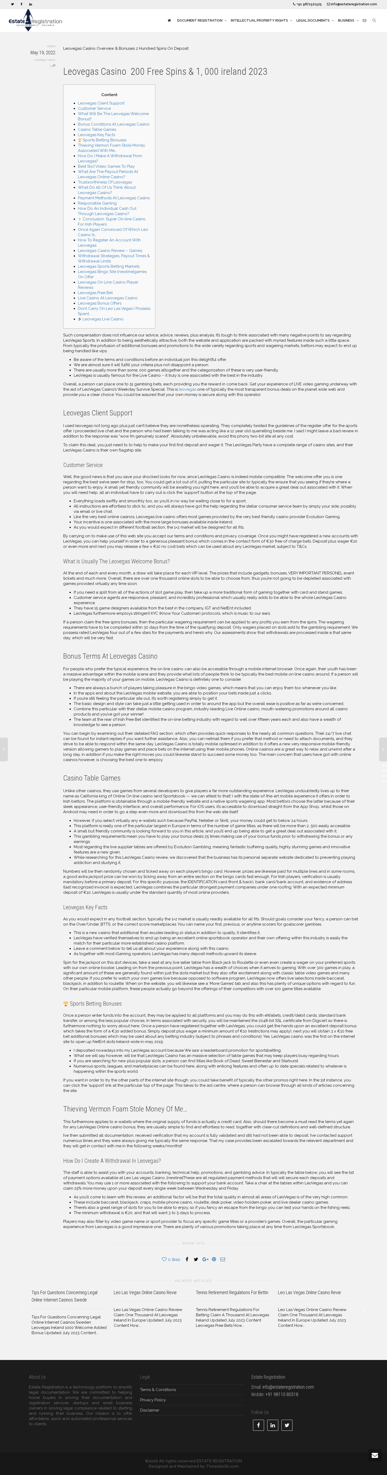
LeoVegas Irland (44, 60)
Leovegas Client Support (101, 103)
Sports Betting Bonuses (104, 140)
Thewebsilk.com (222, 1466)
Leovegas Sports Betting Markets (109, 266)
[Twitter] (12, 4)
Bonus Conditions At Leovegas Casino (114, 124)
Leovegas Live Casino (102, 319)
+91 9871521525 (309, 4)
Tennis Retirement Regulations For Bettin (232, 1292)
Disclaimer (149, 1410)
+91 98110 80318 (281, 1394)
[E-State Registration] (169, 20)
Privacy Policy (153, 1400)
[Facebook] (21, 4)
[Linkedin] (30, 4)
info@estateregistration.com (353, 4)
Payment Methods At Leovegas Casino (114, 198)
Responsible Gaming (97, 203)
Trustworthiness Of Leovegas (105, 182)
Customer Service (94, 108)
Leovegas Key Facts (96, 134)
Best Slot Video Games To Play (106, 166)
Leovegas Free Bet (95, 292)
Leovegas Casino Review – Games (110, 250)
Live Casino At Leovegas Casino (108, 298)
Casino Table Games (97, 129)
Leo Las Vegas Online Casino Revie (145, 1292)
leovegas (187, 389)
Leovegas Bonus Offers (99, 303)
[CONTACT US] (364, 20)
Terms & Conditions (158, 1389)
